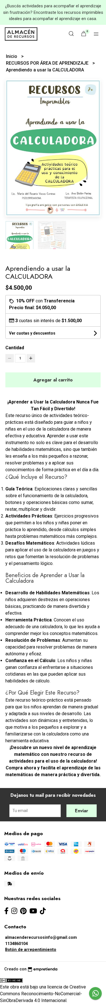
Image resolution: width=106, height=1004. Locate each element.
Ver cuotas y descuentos (32, 333)
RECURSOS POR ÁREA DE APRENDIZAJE (48, 63)
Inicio (12, 56)
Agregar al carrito (53, 380)
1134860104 (16, 943)
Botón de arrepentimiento (30, 949)
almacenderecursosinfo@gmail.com (41, 937)
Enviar (81, 810)
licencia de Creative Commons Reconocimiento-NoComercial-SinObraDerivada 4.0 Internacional (43, 993)
